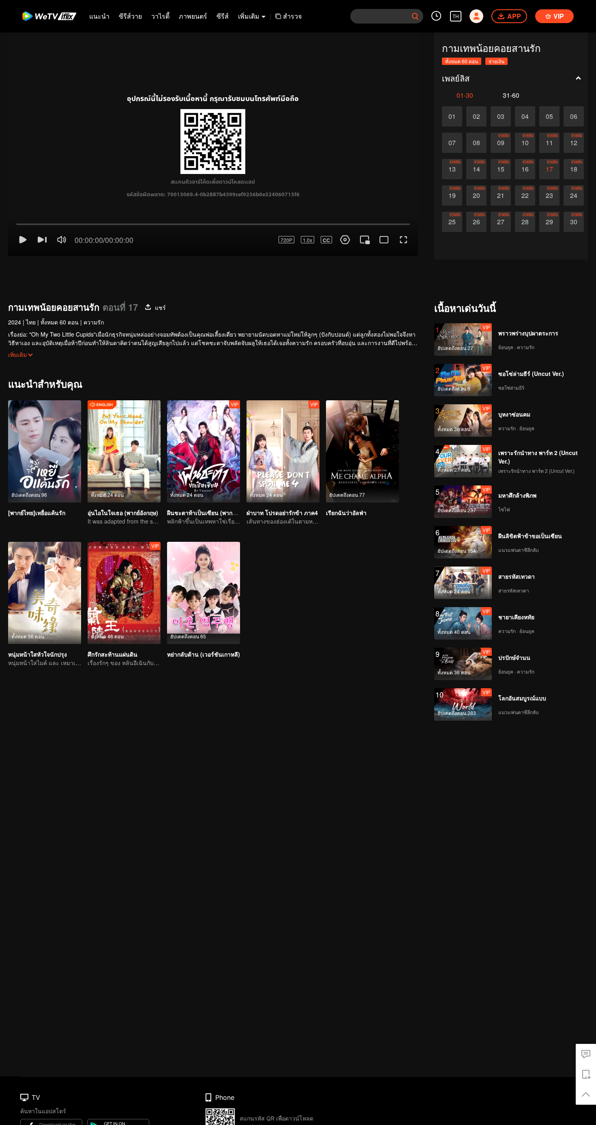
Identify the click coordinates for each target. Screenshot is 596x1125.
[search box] (415, 16)
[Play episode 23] (549, 195)
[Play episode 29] (549, 222)
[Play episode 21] (501, 195)
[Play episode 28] (525, 222)
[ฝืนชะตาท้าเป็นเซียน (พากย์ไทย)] (203, 422)
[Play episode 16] (525, 169)
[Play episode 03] (501, 116)
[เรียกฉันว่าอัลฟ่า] (362, 422)
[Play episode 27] (501, 222)
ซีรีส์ (223, 16)
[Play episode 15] (501, 169)
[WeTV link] (49, 16)
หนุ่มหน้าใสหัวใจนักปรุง (37, 625)
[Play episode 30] (574, 222)
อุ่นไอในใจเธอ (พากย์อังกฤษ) (123, 484)
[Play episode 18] (574, 169)
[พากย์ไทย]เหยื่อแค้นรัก (36, 484)
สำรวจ (292, 16)
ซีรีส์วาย (130, 16)
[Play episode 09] (501, 143)
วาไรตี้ (160, 16)
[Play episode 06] (574, 116)
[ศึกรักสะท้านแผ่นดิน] (124, 564)
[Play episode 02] (476, 116)
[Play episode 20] (476, 195)
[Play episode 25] (452, 222)
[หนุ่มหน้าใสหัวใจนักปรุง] (44, 564)
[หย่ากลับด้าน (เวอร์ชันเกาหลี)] (203, 564)
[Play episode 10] (525, 143)
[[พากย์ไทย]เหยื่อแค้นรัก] (44, 422)
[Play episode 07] (452, 143)
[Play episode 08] (476, 143)
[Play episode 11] (549, 143)
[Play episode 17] (549, 169)
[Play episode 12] (574, 143)
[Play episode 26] (476, 222)
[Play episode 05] (549, 116)
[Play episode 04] (525, 116)
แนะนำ (99, 16)
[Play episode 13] (452, 169)
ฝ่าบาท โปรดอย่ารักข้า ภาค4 (282, 484)
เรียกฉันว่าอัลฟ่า (346, 484)
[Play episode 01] (452, 116)
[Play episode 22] (525, 195)
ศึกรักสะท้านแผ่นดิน (112, 625)
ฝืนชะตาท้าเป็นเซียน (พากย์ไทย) (207, 484)
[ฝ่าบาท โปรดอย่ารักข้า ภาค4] (283, 422)
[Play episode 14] (476, 169)
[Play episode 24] (574, 195)
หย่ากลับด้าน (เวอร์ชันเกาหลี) (203, 625)
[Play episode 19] (452, 195)
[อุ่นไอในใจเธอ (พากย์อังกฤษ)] (124, 422)
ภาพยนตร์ (193, 16)
